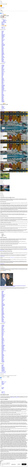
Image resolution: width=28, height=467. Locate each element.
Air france (3, 366)
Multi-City (3, 131)
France (2, 43)
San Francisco (3, 71)
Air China (3, 369)
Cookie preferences (13, 464)
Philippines (3, 45)
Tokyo (2, 77)
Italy (2, 42)
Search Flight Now (2, 139)
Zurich (2, 73)
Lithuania (3, 53)
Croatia (2, 312)
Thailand (3, 37)
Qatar (2, 41)
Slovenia (3, 56)
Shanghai (3, 74)
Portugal (3, 51)
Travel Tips (3, 23)
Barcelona (3, 79)
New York (3, 70)
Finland (3, 58)
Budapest (3, 97)
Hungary (3, 61)
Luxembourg (3, 57)
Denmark (3, 59)
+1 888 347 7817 (2, 110)
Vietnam (3, 40)
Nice (2, 93)
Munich (3, 69)
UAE (2, 55)
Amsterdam (3, 65)
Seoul (2, 72)
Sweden (3, 47)
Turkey (2, 38)
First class (3, 387)
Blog (2, 105)
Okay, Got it (2, 460)
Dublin (2, 98)
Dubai (2, 68)
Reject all (19, 464)
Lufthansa (3, 364)
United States (3, 39)
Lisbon (2, 96)
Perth (2, 336)
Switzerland (3, 36)
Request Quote (3, 28)
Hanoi (2, 92)
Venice (2, 83)
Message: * (1, 170)
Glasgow (3, 94)
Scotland (3, 48)
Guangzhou (3, 88)
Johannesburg (3, 85)
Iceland (2, 49)
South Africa (3, 44)
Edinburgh (3, 100)
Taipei (2, 81)
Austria (2, 60)
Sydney (3, 75)
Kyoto (2, 91)
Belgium (3, 31)
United (2, 365)
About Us (3, 24)
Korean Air (3, 370)
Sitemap (3, 384)
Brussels (3, 86)
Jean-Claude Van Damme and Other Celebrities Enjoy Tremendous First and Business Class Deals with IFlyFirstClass (13, 286)
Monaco (3, 50)
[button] (1, 10)
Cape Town (3, 84)
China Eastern (3, 368)
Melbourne (3, 82)
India (2, 46)
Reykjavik (3, 99)
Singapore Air (3, 367)
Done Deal (4, 25)
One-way (3, 130)
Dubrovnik (3, 101)
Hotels (2, 388)
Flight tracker (3, 391)
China (2, 32)
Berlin (2, 67)
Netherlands (3, 35)
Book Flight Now (2, 263)
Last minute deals (4, 21)
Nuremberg (3, 95)
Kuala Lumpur (3, 34)
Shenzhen (3, 89)
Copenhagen (3, 80)
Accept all (24, 464)
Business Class (5, 20)
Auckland (3, 66)
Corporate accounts (4, 22)
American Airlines (4, 371)
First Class (4, 19)
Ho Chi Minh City (4, 90)
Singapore (3, 87)
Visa (2, 27)
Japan (2, 33)
